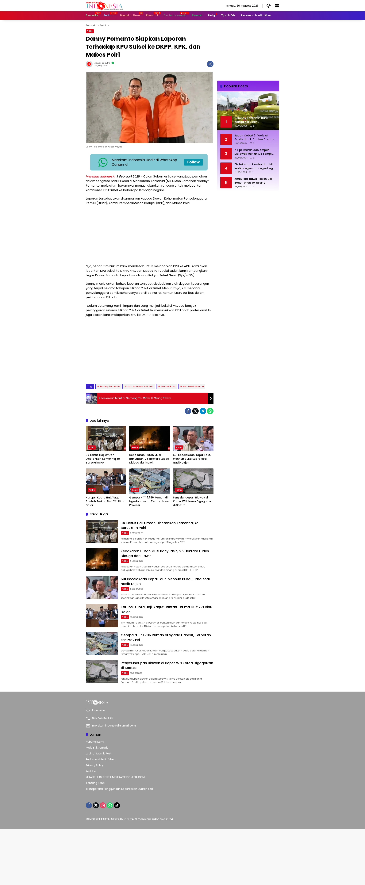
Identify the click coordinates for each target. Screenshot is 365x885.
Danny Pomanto (110, 386)
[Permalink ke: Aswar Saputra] (90, 64)
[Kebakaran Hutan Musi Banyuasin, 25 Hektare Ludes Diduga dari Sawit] (149, 438)
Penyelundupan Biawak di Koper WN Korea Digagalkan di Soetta (193, 501)
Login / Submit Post (98, 753)
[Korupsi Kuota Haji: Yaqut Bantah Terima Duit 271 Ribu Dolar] (106, 481)
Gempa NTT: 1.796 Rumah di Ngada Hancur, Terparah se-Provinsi (149, 501)
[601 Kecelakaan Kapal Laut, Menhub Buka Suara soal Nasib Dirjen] (193, 438)
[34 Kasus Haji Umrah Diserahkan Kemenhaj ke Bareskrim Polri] (106, 438)
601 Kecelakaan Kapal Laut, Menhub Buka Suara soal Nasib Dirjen (192, 458)
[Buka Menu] (277, 5)
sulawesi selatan (193, 386)
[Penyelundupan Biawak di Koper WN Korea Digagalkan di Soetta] (193, 481)
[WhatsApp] (210, 411)
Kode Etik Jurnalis (97, 748)
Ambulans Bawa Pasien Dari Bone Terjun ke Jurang (253, 180)
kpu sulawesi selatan (140, 386)
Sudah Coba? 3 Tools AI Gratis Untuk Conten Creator (254, 137)
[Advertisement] (149, 235)
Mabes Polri (168, 386)
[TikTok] (117, 805)
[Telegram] (203, 411)
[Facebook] (188, 411)
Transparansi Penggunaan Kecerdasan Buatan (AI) (119, 789)
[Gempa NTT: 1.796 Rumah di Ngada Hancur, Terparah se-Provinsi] (149, 481)
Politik (90, 31)
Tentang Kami (95, 783)
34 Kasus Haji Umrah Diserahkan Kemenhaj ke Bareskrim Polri (103, 458)
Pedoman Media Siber (100, 759)
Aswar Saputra (102, 63)
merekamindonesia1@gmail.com (114, 725)
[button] (268, 5)
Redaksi (91, 771)
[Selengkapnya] (133, 702)
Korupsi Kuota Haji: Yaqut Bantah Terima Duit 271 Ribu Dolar (105, 501)
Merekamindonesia (100, 176)
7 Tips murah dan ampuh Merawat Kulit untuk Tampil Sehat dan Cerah (253, 151)
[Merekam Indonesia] (105, 5)
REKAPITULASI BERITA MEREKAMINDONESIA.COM (115, 777)
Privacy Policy (95, 765)
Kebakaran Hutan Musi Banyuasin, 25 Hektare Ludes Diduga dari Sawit (149, 458)
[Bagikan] (210, 64)
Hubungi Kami (95, 742)
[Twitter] (195, 411)
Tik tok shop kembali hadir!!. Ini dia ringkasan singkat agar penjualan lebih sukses (255, 166)
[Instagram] (103, 805)
